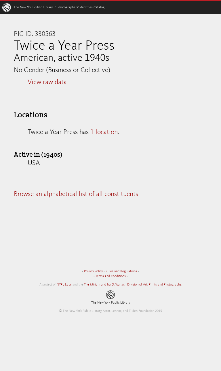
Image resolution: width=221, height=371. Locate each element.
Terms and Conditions (111, 276)
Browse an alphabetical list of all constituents (76, 194)
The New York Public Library (33, 7)
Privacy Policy (93, 271)
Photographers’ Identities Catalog (81, 7)
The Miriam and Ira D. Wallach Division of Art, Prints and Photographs (132, 284)
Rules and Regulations (121, 271)
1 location (104, 132)
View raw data (47, 82)
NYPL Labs (64, 284)
